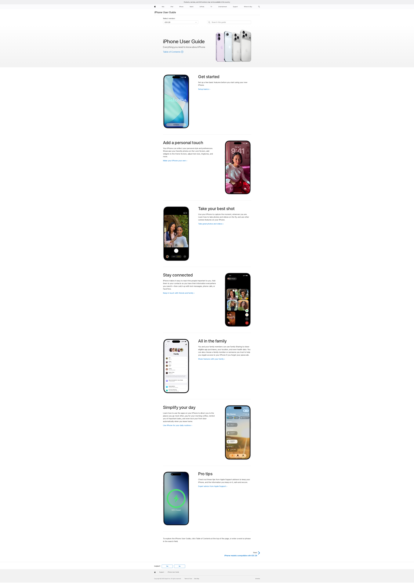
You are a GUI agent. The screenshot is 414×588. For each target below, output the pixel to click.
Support (161, 572)
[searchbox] (229, 22)
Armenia (257, 578)
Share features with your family (211, 359)
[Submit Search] (209, 22)
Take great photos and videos (210, 224)
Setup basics (203, 89)
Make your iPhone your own (174, 161)
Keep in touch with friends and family (178, 293)
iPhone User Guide (165, 12)
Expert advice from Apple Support (212, 486)
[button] (259, 6)
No (179, 566)
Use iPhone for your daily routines (177, 425)
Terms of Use (188, 578)
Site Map (196, 578)
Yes (167, 566)
